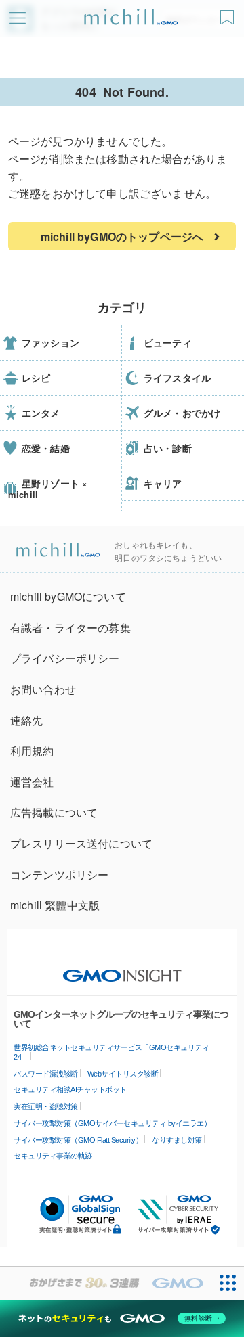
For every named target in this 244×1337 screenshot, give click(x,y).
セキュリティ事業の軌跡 (53, 1156)
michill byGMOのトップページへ (122, 236)
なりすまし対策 (177, 1140)
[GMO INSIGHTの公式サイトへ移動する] (122, 969)
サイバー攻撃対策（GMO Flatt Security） (78, 1140)
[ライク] (229, 12)
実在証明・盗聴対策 (46, 1106)
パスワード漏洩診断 (46, 1074)
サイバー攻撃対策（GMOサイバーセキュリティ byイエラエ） (112, 1123)
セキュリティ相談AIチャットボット (70, 1089)
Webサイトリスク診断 (123, 1074)
